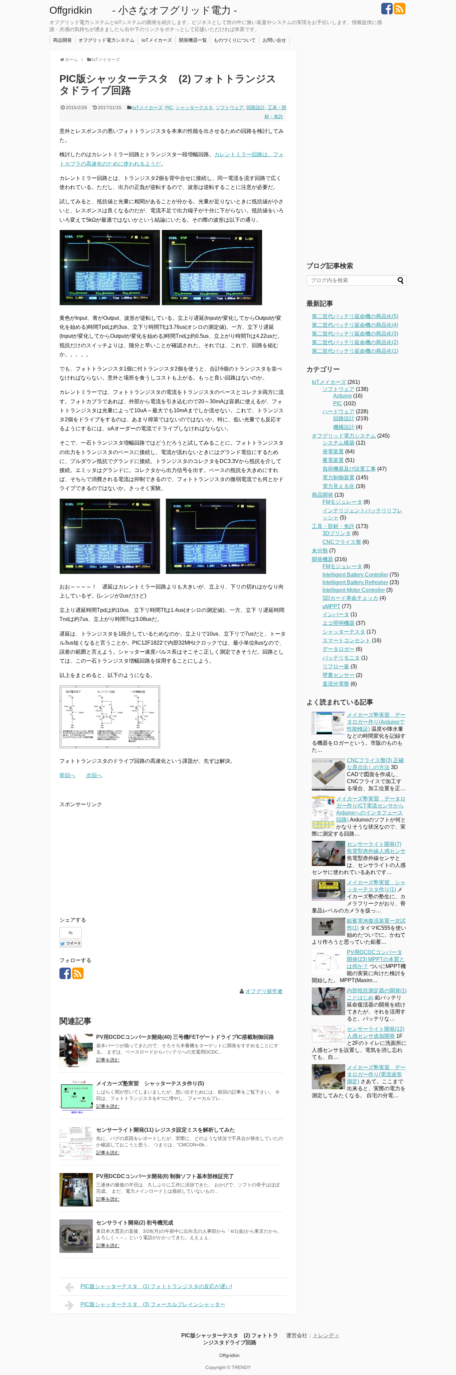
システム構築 (338, 443)
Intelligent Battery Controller (355, 575)
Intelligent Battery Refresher (355, 582)
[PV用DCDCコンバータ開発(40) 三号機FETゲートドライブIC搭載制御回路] (76, 1050)
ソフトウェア (230, 107)
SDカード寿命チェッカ (350, 598)
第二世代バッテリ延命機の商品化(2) (355, 342)
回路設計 (255, 107)
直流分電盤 (335, 684)
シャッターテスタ (194, 107)
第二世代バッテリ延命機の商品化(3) (355, 333)
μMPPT (331, 606)
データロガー (338, 649)
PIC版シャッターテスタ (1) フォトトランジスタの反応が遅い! (156, 1286)
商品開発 (62, 40)
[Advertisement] (115, 856)
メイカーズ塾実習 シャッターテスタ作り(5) (150, 1083)
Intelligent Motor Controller (353, 590)
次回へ (94, 775)
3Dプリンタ (336, 533)
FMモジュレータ (342, 502)
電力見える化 (338, 486)
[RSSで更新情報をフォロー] (399, 11)
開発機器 (322, 559)
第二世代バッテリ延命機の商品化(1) (355, 351)
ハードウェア (338, 411)
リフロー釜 (335, 666)
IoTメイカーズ (157, 40)
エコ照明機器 (338, 623)
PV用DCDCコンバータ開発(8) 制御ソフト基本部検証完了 (165, 1176)
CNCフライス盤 (341, 542)
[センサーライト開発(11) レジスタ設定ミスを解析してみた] (76, 1143)
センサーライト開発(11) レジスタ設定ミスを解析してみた (165, 1130)
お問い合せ (274, 40)
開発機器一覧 (193, 40)
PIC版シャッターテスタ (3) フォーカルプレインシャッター (152, 1304)
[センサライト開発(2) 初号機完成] (76, 1236)
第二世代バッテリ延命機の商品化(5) (355, 316)
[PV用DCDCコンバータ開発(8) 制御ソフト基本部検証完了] (76, 1189)
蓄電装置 (333, 460)
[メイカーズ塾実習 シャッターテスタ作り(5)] (76, 1097)
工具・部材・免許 (333, 526)
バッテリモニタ (341, 658)
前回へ (67, 775)
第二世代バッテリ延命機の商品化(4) (355, 325)
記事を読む (108, 1060)
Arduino (342, 396)
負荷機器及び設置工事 (349, 469)
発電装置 (333, 451)
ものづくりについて (235, 40)
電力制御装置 (338, 477)
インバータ (335, 614)
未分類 (320, 550)
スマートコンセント (346, 640)
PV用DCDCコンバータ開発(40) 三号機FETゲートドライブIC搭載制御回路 (185, 1037)
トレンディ (326, 1335)
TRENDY (241, 1367)
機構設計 (344, 427)
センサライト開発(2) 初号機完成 (134, 1222)
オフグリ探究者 (264, 991)
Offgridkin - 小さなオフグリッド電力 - (143, 10)
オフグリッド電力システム (106, 40)
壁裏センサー (338, 675)
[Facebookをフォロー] (386, 11)
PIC (169, 107)
